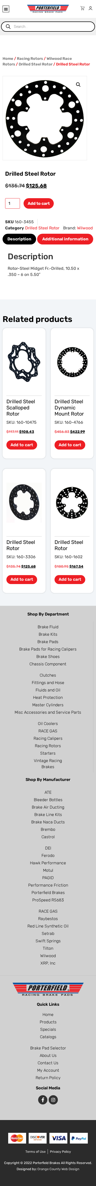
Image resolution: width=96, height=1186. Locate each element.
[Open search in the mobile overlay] (48, 26)
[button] (6, 9)
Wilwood (85, 228)
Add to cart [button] (21, 444)
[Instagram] (53, 1099)
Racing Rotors (30, 58)
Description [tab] (19, 239)
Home (8, 58)
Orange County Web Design (58, 1169)
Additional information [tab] (65, 239)
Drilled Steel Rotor (35, 64)
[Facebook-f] (42, 1099)
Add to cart (39, 203)
